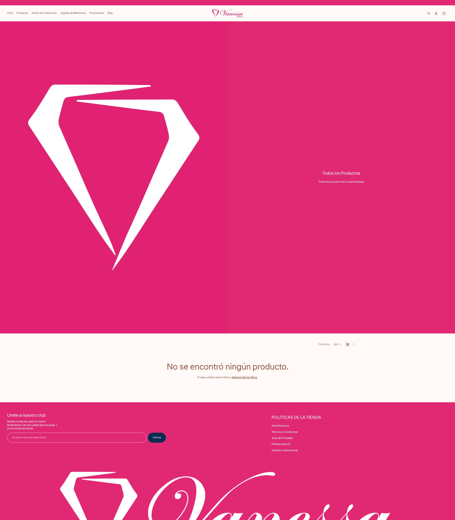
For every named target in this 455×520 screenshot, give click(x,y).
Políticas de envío (281, 444)
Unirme (157, 437)
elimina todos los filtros (244, 377)
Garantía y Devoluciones (285, 450)
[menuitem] (10, 13)
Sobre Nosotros (280, 426)
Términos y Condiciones (285, 432)
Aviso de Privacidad (282, 438)
